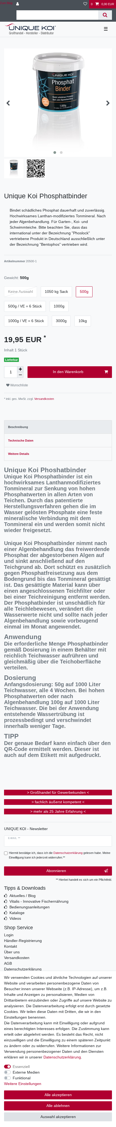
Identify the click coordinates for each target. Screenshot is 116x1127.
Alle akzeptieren (58, 1095)
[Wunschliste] (85, 4)
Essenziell (21, 1066)
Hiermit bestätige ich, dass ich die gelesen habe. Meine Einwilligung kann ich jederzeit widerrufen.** (59, 855)
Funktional (21, 1078)
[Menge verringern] (20, 375)
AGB (8, 963)
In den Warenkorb (68, 372)
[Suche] (105, 15)
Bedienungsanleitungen (29, 907)
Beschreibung (18, 427)
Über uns (12, 952)
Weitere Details (18, 453)
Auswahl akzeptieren (58, 1117)
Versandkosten (43, 398)
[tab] (58, 427)
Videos (15, 918)
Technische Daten (20, 440)
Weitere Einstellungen (22, 1083)
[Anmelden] (18, 4)
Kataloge (17, 913)
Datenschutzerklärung (23, 969)
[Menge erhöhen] (20, 369)
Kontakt (10, 946)
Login (8, 935)
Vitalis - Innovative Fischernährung (39, 901)
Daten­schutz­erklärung (62, 1057)
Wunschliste (18, 385)
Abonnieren (56, 871)
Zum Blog (6, 3)
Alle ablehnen (58, 1105)
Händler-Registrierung (23, 940)
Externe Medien (26, 1072)
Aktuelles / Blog (22, 895)
